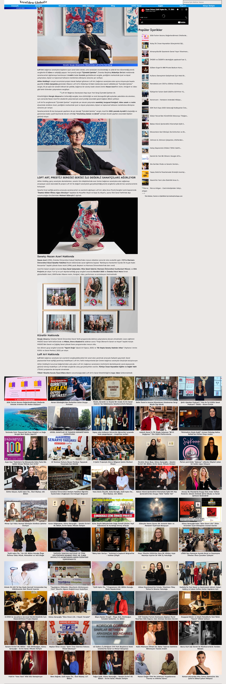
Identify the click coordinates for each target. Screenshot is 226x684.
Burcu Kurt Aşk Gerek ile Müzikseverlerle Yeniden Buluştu (200, 648)
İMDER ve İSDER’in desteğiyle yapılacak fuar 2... (168, 60)
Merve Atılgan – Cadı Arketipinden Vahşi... (166, 188)
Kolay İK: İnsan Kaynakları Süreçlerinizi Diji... (167, 43)
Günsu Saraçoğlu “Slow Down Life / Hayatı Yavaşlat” (69, 617)
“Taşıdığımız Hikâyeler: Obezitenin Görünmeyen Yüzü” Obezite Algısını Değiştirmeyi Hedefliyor (69, 588)
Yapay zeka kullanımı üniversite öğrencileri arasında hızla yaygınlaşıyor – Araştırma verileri (113, 433)
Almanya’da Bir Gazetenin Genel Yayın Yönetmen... (169, 52)
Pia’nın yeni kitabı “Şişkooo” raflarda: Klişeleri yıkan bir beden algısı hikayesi (200, 463)
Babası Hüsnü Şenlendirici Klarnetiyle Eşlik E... (167, 124)
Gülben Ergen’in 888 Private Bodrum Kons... (166, 68)
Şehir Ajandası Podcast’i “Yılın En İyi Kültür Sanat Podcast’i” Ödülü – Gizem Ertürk (200, 403)
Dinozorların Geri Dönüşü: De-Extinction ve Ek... (168, 132)
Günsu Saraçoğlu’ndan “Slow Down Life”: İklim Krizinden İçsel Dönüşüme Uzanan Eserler (200, 525)
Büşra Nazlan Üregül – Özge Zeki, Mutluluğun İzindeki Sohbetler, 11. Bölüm (113, 618)
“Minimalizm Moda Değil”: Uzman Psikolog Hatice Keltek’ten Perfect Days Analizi (200, 433)
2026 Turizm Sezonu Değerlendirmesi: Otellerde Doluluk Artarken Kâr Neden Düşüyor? (26, 403)
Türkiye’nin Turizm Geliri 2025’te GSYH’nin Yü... (167, 92)
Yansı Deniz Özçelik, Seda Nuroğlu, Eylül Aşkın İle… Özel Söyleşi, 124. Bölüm (113, 493)
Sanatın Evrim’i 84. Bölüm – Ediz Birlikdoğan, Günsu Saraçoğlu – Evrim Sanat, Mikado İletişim (25, 648)
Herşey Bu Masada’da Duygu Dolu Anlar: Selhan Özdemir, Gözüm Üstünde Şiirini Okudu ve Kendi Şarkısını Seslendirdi (200, 494)
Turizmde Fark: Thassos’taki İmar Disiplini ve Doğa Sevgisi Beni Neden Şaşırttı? (25, 433)
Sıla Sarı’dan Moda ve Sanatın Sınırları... (164, 164)
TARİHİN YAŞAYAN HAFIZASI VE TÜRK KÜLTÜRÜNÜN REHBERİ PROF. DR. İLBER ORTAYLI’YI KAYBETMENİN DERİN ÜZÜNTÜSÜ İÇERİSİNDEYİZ (69, 556)
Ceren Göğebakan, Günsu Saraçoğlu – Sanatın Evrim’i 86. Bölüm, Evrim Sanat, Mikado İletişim (69, 525)
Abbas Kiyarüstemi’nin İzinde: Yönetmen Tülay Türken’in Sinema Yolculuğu (156, 588)
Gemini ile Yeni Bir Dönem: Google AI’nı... (165, 156)
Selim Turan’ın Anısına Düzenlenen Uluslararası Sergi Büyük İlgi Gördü (156, 403)
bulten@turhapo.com (175, 196)
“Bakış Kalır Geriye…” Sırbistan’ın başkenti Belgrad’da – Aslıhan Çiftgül (113, 554)
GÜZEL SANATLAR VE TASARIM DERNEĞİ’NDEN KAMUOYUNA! (69, 433)
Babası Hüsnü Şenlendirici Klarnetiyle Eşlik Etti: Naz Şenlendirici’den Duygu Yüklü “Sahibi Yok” (156, 493)
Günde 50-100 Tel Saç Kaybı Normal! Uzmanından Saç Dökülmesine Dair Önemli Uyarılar (25, 588)
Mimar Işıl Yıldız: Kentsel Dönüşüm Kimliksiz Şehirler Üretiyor (26, 525)
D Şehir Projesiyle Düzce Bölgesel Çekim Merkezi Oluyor (113, 463)
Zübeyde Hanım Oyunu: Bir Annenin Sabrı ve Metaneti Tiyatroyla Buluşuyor (156, 525)
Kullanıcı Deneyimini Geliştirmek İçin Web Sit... (167, 76)
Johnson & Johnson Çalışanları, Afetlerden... (167, 140)
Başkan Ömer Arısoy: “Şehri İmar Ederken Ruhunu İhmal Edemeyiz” (69, 648)
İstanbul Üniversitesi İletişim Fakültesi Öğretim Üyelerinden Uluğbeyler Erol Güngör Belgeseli (69, 493)
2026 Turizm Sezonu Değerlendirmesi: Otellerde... (168, 35)
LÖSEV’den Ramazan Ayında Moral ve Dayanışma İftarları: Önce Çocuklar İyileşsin (200, 554)
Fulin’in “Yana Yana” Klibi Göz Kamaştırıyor (26, 677)
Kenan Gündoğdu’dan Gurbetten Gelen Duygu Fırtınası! (69, 403)
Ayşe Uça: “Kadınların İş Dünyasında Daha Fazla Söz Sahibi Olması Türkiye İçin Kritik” (25, 463)
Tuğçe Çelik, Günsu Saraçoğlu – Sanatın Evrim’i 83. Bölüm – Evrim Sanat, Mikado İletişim (113, 678)
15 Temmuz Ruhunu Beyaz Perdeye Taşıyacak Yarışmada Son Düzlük (69, 463)
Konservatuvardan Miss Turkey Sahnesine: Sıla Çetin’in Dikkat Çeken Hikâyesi (200, 678)
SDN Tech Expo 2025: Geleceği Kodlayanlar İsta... (168, 108)
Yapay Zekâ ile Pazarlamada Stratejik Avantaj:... (168, 172)
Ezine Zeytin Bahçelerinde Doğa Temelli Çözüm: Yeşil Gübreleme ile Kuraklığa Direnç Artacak (113, 525)
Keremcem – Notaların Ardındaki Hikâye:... (166, 100)
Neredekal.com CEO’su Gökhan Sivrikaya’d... (166, 84)
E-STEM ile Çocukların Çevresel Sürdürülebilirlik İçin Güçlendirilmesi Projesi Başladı (25, 618)
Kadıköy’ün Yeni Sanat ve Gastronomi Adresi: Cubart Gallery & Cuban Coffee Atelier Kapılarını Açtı (200, 588)
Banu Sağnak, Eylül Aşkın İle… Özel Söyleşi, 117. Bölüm (69, 678)
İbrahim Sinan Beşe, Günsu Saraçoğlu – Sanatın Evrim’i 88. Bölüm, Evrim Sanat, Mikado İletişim (156, 463)
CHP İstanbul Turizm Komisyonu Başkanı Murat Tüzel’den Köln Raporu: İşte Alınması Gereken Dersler (156, 618)
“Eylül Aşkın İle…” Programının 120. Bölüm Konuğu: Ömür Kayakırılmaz (113, 588)
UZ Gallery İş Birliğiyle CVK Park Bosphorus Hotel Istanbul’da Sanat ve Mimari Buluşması (113, 648)
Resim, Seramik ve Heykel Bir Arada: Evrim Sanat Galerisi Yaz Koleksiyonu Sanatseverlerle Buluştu (113, 403)
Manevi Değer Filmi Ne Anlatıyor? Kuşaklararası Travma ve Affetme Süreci (157, 678)
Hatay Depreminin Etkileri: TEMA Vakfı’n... (165, 148)
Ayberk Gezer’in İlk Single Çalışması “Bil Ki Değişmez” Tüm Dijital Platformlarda (156, 433)
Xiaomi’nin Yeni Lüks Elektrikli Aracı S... (164, 180)
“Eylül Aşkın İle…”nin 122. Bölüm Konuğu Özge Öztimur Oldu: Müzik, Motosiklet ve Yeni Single (25, 554)
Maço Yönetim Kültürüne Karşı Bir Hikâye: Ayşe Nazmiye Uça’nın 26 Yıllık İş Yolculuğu (156, 554)
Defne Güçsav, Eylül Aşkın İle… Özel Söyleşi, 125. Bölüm (25, 493)
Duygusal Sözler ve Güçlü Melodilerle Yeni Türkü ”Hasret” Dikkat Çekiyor (200, 618)
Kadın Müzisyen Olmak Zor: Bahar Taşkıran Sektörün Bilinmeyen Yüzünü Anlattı (156, 648)
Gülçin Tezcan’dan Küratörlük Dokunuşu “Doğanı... (169, 116)
